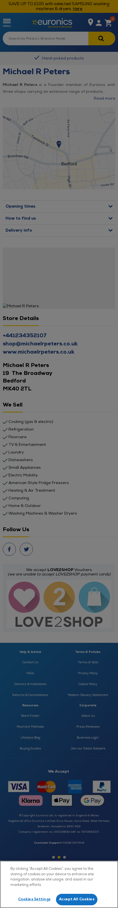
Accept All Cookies (76, 899)
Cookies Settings (34, 899)
